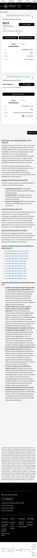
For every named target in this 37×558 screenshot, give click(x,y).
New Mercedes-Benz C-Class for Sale (16, 258)
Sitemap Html (22, 550)
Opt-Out (30, 550)
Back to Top (32, 133)
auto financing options (14, 220)
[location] (33, 1)
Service (12, 519)
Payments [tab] (23, 44)
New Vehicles (5, 522)
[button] (32, 17)
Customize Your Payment (10, 37)
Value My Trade (22, 526)
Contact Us (8, 499)
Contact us (14, 240)
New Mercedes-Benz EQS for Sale (15, 278)
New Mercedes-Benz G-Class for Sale (16, 253)
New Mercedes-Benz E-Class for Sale (16, 251)
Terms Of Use (13, 550)
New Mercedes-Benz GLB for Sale (15, 266)
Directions (30, 525)
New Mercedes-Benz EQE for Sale (15, 273)
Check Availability (27, 24)
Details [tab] (13, 44)
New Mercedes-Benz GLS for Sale (15, 261)
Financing (21, 519)
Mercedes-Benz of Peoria (4, 550)
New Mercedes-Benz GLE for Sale (15, 271)
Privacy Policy (9, 550)
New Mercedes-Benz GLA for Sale (15, 263)
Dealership (30, 519)
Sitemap (17, 550)
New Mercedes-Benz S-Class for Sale (16, 256)
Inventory (5, 519)
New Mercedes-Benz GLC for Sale (15, 268)
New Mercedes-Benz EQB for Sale (15, 276)
